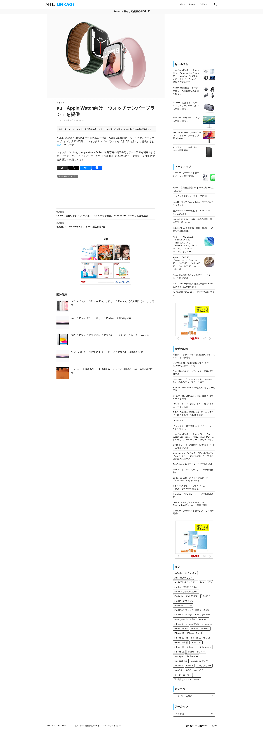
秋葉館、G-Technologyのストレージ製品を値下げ (80, 225)
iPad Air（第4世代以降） (186, 591)
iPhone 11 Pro (181, 628)
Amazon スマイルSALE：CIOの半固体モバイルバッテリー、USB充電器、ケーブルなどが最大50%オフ (193, 456)
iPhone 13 (196, 642)
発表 (59, 145)
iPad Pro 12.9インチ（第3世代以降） (192, 610)
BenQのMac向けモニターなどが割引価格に (194, 464)
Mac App (178, 656)
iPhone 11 (207, 624)
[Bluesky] (85, 168)
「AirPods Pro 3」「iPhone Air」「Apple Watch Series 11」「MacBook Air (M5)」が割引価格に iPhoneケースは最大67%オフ (193, 437)
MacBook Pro (180, 661)
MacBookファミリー (200, 661)
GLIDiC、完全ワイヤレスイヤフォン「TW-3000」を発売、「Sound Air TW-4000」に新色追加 (102, 214)
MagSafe (178, 670)
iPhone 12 (179, 633)
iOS (210, 582)
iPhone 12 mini (194, 633)
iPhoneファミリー (196, 652)
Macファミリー (204, 665)
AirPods (178, 573)
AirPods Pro (190, 573)
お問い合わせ (85, 726)
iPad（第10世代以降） (185, 619)
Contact (192, 4)
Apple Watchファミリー (68, 176)
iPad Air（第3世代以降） (186, 587)
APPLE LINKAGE (63, 726)
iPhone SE (179, 652)
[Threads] (73, 168)
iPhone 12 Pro (181, 638)
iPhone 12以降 (181, 642)
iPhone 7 (203, 619)
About (182, 4)
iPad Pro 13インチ (183, 614)
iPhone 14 (179, 647)
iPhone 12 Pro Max (200, 638)
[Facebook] (96, 168)
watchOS (198, 670)
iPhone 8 (178, 624)
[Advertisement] (105, 193)
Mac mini (178, 665)
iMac (202, 582)
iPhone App (205, 647)
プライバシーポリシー (112, 726)
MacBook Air (192, 656)
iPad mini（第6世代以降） (186, 596)
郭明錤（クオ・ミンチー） (187, 679)
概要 (76, 726)
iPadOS (206, 596)
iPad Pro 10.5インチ (184, 601)
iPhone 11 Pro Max (200, 628)
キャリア (60, 103)
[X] (62, 168)
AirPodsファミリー (183, 577)
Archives (203, 4)
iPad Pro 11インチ (183, 605)
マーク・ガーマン (182, 675)
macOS (189, 665)
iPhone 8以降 (192, 624)
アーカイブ (96, 726)
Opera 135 (178, 420)
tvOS (188, 670)
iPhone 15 (192, 647)
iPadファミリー (202, 614)
